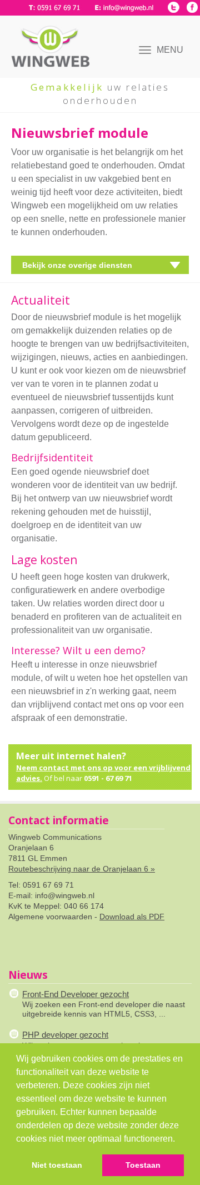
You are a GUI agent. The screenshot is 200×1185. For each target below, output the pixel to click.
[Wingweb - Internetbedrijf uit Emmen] (47, 39)
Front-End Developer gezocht (75, 994)
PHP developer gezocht (65, 1034)
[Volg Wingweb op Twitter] (174, 7)
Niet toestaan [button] (57, 1165)
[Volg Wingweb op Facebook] (192, 7)
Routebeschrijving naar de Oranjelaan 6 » (81, 868)
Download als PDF (131, 916)
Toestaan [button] (143, 1165)
